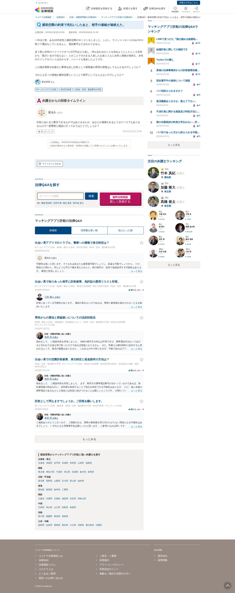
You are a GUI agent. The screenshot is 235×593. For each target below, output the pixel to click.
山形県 (81, 463)
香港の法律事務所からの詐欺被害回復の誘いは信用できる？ (188, 70)
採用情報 (162, 560)
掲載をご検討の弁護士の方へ (115, 573)
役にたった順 (125, 230)
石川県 (65, 481)
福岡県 (41, 525)
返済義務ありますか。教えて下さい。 (176, 101)
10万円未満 (66, 89)
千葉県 (59, 472)
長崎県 (57, 525)
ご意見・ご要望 (107, 555)
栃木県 (83, 472)
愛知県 (41, 489)
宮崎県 (81, 525)
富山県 (73, 481)
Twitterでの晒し (165, 59)
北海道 (41, 463)
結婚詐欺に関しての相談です (172, 49)
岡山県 (49, 507)
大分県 (73, 525)
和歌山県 (82, 498)
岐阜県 (57, 489)
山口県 (57, 507)
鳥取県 (65, 507)
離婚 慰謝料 (46, 203)
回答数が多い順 (89, 230)
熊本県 (65, 525)
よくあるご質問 (47, 573)
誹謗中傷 (57, 203)
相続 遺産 (67, 203)
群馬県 (91, 472)
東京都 (41, 472)
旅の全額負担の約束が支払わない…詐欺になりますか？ (186, 122)
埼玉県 (67, 472)
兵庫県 (49, 498)
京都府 (57, 498)
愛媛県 (49, 516)
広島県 (41, 507)
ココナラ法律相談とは (51, 555)
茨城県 (75, 472)
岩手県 (57, 463)
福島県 (89, 463)
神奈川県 (50, 472)
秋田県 (73, 463)
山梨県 (57, 481)
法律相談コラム (47, 564)
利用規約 (104, 560)
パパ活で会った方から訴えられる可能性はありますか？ (186, 132)
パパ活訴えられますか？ (169, 90)
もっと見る (174, 144)
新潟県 (41, 481)
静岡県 (49, 489)
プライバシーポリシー (111, 564)
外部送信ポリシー (109, 569)
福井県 (81, 481)
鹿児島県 (90, 525)
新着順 (53, 230)
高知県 (57, 516)
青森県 (49, 463)
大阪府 (41, 498)
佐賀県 (49, 525)
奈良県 (73, 498)
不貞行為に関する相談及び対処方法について (180, 111)
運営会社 (162, 555)
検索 (91, 196)
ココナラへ (43, 3)
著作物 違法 (78, 203)
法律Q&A (44, 560)
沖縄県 (99, 525)
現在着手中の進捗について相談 (173, 80)
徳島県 (65, 516)
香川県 (41, 516)
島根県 (73, 507)
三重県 (65, 489)
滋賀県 (65, 498)
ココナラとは (46, 569)
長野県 (49, 481)
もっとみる (89, 439)
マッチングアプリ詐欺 (47, 89)
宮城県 (65, 463)
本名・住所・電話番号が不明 (88, 89)
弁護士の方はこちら (188, 2)
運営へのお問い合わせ (51, 578)
